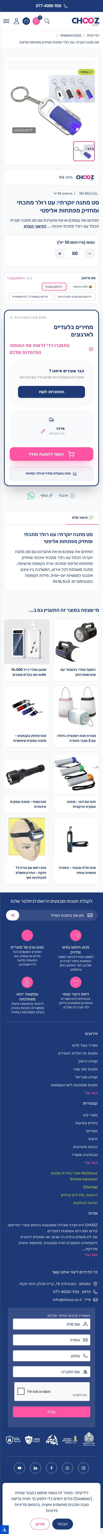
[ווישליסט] (36, 21)
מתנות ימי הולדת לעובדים (78, 1053)
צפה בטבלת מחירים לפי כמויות (48, 473)
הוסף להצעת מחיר (46, 454)
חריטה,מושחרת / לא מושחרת (30, 296)
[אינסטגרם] (83, 1468)
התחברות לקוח (51, 391)
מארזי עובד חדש (85, 1045)
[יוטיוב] (19, 1468)
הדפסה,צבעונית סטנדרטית (74, 296)
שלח (52, 1412)
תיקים (93, 1139)
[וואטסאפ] (67, 1468)
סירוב (40, 1524)
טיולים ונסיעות (86, 1123)
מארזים (92, 1131)
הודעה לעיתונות (85, 1203)
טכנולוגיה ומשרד (85, 1155)
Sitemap (90, 1187)
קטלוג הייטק (88, 1061)
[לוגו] (85, 21)
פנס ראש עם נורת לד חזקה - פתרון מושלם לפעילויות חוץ (31, 873)
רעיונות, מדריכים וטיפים (79, 1195)
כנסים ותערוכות (85, 1147)
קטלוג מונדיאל (86, 1077)
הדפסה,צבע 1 (53, 286)
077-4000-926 (66, 1292)
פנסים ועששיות (70, 35)
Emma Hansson (84, 1179)
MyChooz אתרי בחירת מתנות (74, 1173)
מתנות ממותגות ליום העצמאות (74, 1085)
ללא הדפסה (82, 286)
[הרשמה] (13, 915)
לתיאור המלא (35, 226)
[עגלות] (26, 21)
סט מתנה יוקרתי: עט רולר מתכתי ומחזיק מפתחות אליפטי (59, 42)
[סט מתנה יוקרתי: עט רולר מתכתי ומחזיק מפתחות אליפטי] (51, 103)
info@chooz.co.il (67, 1299)
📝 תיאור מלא (82, 517)
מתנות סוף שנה (86, 1069)
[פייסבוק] (51, 1468)
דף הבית (93, 35)
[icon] (16, 21)
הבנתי (63, 1524)
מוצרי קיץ (90, 1115)
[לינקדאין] (35, 1468)
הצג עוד (91, 1255)
